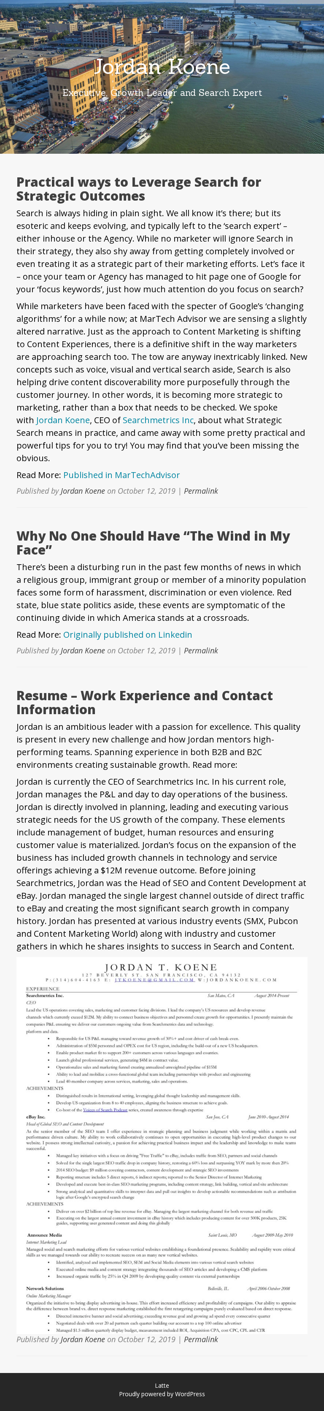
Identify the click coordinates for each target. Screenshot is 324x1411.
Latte (162, 1385)
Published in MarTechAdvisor (121, 475)
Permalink (201, 491)
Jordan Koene (162, 66)
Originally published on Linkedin (127, 634)
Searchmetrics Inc (158, 420)
